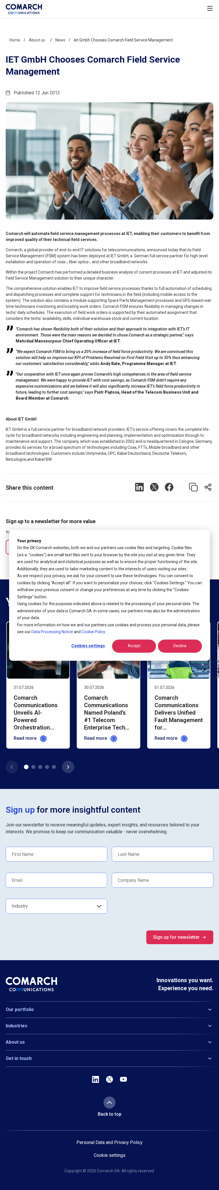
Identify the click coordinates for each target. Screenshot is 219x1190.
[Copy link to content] (193, 487)
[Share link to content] (208, 487)
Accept (134, 646)
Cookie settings (109, 1155)
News (60, 40)
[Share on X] (154, 487)
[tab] (26, 767)
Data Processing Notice (52, 631)
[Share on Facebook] (169, 487)
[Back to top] (109, 1103)
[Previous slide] (12, 767)
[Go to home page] (24, 9)
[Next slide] (68, 767)
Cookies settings (88, 646)
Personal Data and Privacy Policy (109, 1142)
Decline (179, 646)
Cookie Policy (93, 631)
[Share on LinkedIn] (139, 487)
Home (14, 40)
